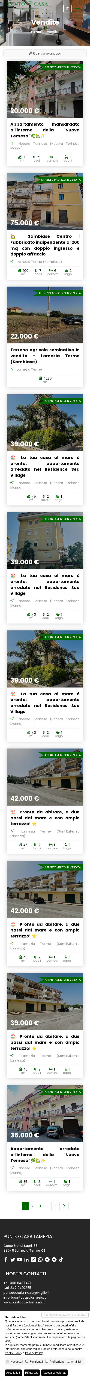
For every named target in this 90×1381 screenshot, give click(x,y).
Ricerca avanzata (46, 53)
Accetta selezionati (54, 1372)
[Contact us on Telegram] (48, 1259)
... (48, 1206)
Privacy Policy (33, 1353)
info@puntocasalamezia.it (24, 1297)
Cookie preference (53, 1349)
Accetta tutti (13, 1372)
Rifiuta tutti (31, 1372)
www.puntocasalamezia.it (24, 1302)
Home (36, 31)
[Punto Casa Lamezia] (27, 5)
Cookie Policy (13, 1353)
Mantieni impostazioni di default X (65, 1314)
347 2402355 (20, 1287)
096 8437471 (20, 1283)
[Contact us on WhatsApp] (41, 1259)
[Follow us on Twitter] (13, 1259)
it (67, 8)
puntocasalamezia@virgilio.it (26, 1292)
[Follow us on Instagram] (34, 1259)
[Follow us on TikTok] (62, 1259)
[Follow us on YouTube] (20, 1259)
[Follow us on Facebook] (6, 1259)
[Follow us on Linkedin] (27, 1259)
